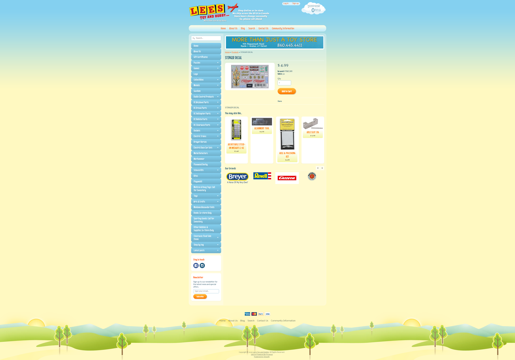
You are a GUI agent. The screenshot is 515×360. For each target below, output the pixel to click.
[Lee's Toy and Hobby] (229, 21)
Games (196, 68)
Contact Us (263, 28)
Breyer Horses (200, 141)
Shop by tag (199, 244)
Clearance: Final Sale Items (202, 237)
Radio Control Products (204, 96)
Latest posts (199, 250)
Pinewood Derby (201, 164)
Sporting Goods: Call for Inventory (204, 220)
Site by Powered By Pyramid (262, 354)
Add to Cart (287, 91)
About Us (233, 28)
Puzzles (197, 62)
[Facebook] (196, 265)
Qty (279, 79)
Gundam (197, 90)
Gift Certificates (201, 56)
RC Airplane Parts (201, 102)
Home (223, 28)
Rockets (197, 130)
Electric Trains (200, 136)
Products (235, 52)
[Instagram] (202, 265)
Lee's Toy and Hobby (261, 352)
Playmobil (198, 181)
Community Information (283, 28)
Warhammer (199, 158)
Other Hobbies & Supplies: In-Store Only (204, 229)
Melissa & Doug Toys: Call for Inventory (204, 189)
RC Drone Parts (200, 107)
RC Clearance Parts (202, 124)
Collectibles (199, 79)
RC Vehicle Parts (200, 119)
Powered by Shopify (262, 357)
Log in (286, 4)
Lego (196, 73)
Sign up (295, 4)
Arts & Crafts (199, 201)
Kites (196, 175)
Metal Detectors (201, 153)
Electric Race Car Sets (203, 147)
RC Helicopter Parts (202, 113)
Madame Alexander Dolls (204, 207)
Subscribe (200, 296)
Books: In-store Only (202, 212)
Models (197, 85)
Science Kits (199, 170)
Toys (196, 195)
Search (251, 28)
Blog (243, 28)
